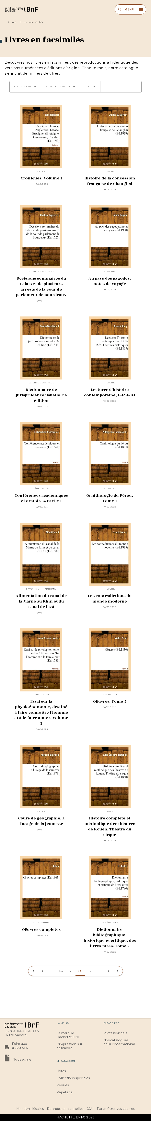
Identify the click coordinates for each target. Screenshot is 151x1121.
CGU (90, 1109)
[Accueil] (21, 9)
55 (71, 971)
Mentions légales (30, 1109)
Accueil (12, 22)
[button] (25, 86)
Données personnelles (65, 1109)
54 (61, 971)
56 (80, 971)
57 (90, 971)
